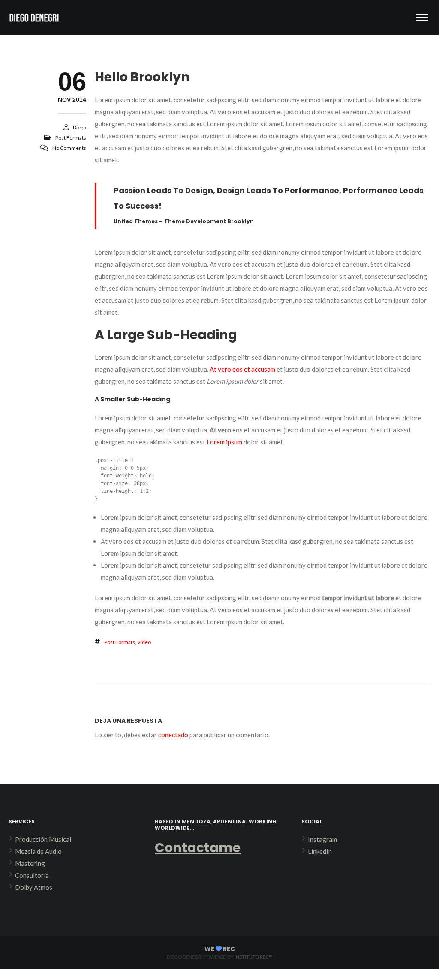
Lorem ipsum (224, 442)
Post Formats (70, 137)
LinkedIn (320, 851)
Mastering (30, 863)
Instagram (322, 839)
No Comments (69, 148)
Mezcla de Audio (38, 851)
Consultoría (32, 875)
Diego (79, 127)
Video (144, 642)
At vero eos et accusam (242, 369)
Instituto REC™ (253, 957)
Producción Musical (43, 839)
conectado (173, 735)
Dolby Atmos (33, 887)
